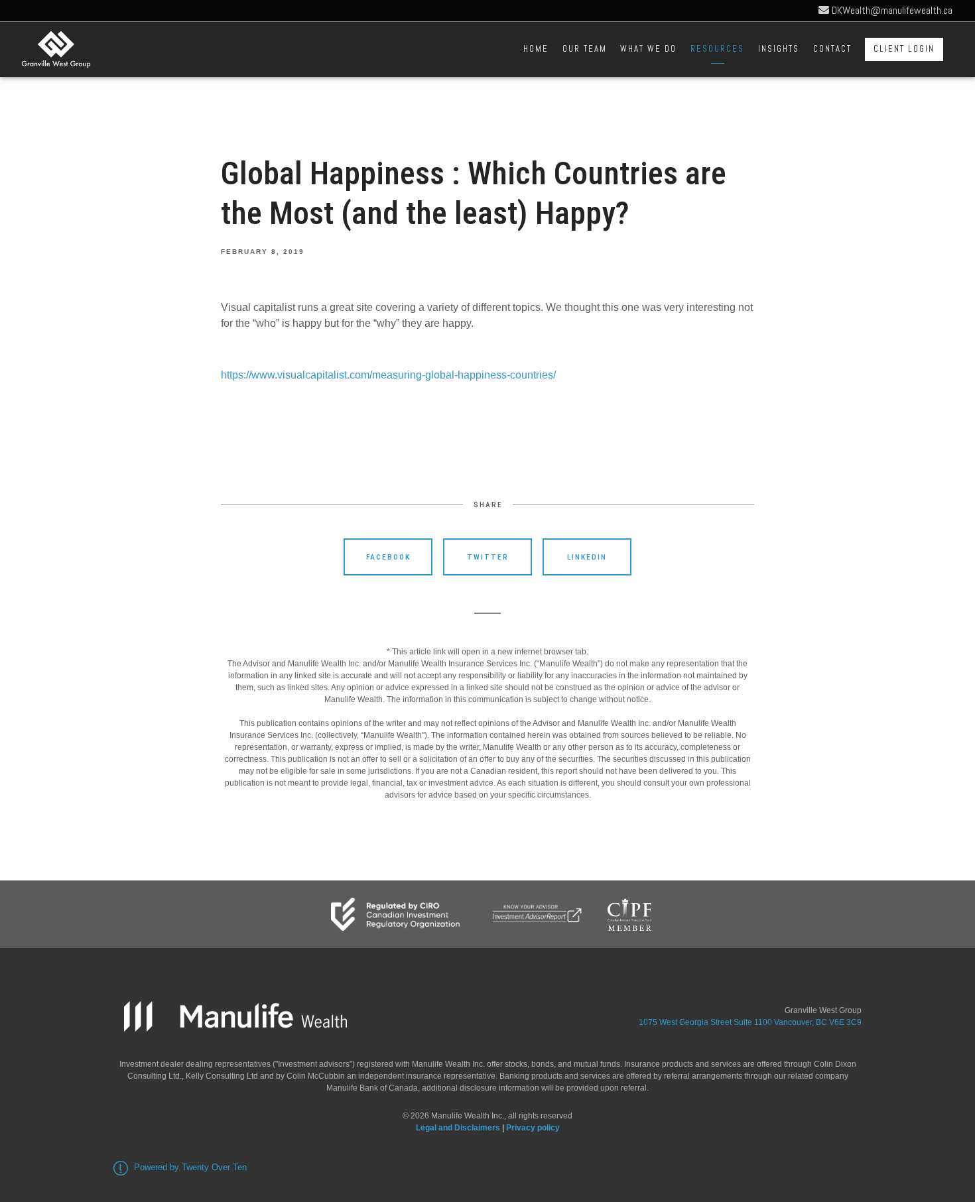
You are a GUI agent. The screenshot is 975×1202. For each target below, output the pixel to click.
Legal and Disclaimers (458, 1127)
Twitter (488, 557)
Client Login (904, 48)
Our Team (584, 48)
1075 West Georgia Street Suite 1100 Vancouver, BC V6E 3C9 (750, 1022)
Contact (832, 48)
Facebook (388, 557)
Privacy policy (533, 1127)
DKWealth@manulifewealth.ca (890, 10)
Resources (717, 48)
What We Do (648, 48)
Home (536, 48)
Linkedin (587, 557)
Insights (778, 48)
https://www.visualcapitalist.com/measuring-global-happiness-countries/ (388, 375)
